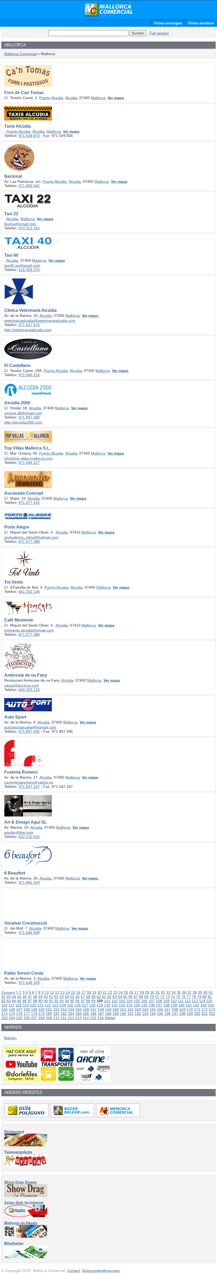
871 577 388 (29, 541)
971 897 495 (29, 731)
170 (190, 1009)
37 (189, 992)
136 (151, 1005)
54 (67, 997)
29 (147, 992)
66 (130, 997)
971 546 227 (29, 462)
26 (131, 992)
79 (199, 997)
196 (167, 1013)
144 (211, 1005)
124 (63, 1005)
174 (4, 1013)
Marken (10, 1038)
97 (83, 1001)
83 (9, 1001)
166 (160, 1009)
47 (30, 997)
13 (62, 992)
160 (115, 1009)
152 (56, 1009)
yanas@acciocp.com (21, 685)
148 (27, 1009)
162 (130, 1009)
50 (46, 997)
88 (35, 1001)
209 (49, 1018)
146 (12, 1009)
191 (130, 1013)
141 (189, 1005)
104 (129, 1001)
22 (110, 992)
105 (137, 1001)
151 (49, 1009)
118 (19, 1005)
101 (107, 1001)
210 (56, 1018)
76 (183, 997)
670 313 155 (29, 228)
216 (100, 1018)
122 (48, 1005)
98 (88, 1001)
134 (137, 1005)
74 (173, 997)
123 (55, 1005)
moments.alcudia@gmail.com (29, 630)
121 (40, 1005)
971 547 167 (29, 786)
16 (78, 992)
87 (30, 1001)
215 (93, 1018)
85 (19, 1001)
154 (71, 1009)
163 (138, 1009)
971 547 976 (29, 325)
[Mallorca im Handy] (25, 1236)
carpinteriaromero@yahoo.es (28, 782)
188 (108, 1013)
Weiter (110, 1018)
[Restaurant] (25, 1145)
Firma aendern (201, 23)
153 (64, 1009)
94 (67, 1001)
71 (157, 997)
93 (62, 1001)
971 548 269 (29, 982)
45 (19, 997)
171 (197, 1009)
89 (40, 1001)
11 (52, 992)
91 (51, 1001)
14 (68, 992)
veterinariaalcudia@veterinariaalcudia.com (39, 320)
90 (46, 1001)
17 (84, 992)
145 (4, 1009)
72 (162, 997)
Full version (159, 33)
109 (166, 1001)
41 (211, 992)
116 (4, 1005)
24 (121, 992)
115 (209, 1001)
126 (77, 1005)
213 (78, 1018)
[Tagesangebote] (25, 1165)
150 (41, 1009)
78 (194, 997)
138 (166, 1005)
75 (178, 997)
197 (175, 1013)
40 (205, 992)
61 (104, 997)
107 (151, 1001)
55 (72, 997)
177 (27, 1013)
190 (123, 1013)
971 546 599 (29, 932)
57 (83, 997)
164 (145, 1009)
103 (122, 1001)
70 (152, 997)
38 (195, 992)
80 (204, 997)
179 (41, 1013)
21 (105, 992)
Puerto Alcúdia (51, 98)
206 (27, 1018)
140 (181, 1005)
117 (11, 1005)
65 (125, 997)
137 (159, 1005)
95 (72, 1001)
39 (200, 992)
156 (86, 1009)
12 (57, 992)
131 (114, 1005)
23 (115, 992)
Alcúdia (71, 98)
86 (24, 1001)
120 (33, 1005)
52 (56, 997)
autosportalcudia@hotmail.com (30, 727)
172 (204, 1009)
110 (174, 1001)
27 (136, 992)
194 (153, 1013)
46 (24, 997)
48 (35, 997)
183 (71, 1013)
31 (158, 992)
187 (101, 1013)
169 (182, 1009)
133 (129, 1005)
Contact (73, 1270)
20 (99, 992)
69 (146, 997)
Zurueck (8, 992)
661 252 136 (29, 591)
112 (188, 1001)
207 (34, 1018)
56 (77, 997)
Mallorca (98, 98)
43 (9, 997)
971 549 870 (29, 136)
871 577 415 (29, 502)
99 (93, 1001)
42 (3, 997)
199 (190, 1013)
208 (41, 1018)
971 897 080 (29, 417)
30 (152, 992)
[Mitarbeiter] (25, 1257)
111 (181, 1001)
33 (168, 992)
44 (14, 997)
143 (203, 1005)
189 (115, 1013)
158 (101, 1009)
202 (212, 1013)
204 (12, 1018)
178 (34, 1013)
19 (94, 992)
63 (114, 997)
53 (62, 997)
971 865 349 (29, 882)
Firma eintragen (168, 23)
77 (189, 997)
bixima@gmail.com (20, 224)
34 (173, 992)
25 (126, 992)
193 (145, 1013)
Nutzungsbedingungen (101, 1270)
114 (202, 1001)
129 (100, 1005)
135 (144, 1005)
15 (73, 992)
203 (4, 1018)
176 (19, 1013)
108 (159, 1001)
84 (14, 1001)
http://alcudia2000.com (23, 422)
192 (138, 1013)
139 (174, 1005)
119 (26, 1005)
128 (92, 1005)
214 (86, 1018)
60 (99, 997)
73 (167, 997)
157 (93, 1009)
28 (142, 992)
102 (114, 1001)
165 (153, 1009)
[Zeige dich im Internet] (25, 1216)
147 (19, 1009)
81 (210, 997)
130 (107, 1005)
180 (49, 1013)
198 (182, 1013)
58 (88, 997)
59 (93, 997)
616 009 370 (29, 270)
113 (195, 1001)
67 (136, 997)
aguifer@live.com (18, 832)
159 (108, 1009)
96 (77, 1001)
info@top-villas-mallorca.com (28, 458)
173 (212, 1009)
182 (64, 1013)
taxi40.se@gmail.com (22, 265)
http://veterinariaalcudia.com (28, 330)
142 (196, 1005)
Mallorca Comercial (108, 9)
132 (122, 1005)
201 (204, 1013)
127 (85, 1005)
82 (3, 1001)
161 (123, 1009)
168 (175, 1009)
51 (51, 997)
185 (86, 1013)
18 (89, 992)
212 (71, 1018)
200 (197, 1013)
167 (167, 1009)
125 (70, 1005)
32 (163, 992)
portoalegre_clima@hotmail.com (31, 537)
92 (56, 1001)
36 (184, 992)
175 (12, 1013)
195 (160, 1013)
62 (109, 997)
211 (64, 1018)
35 (179, 992)
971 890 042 (29, 186)
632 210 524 (29, 836)
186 (93, 1013)
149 (34, 1009)
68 (141, 997)
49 (40, 997)
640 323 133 (29, 689)
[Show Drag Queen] (25, 1195)
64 (120, 997)
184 (78, 1013)
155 (78, 1009)
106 (144, 1001)
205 (19, 1018)
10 (47, 992)
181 (56, 1013)
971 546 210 (29, 375)
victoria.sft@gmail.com (23, 413)
